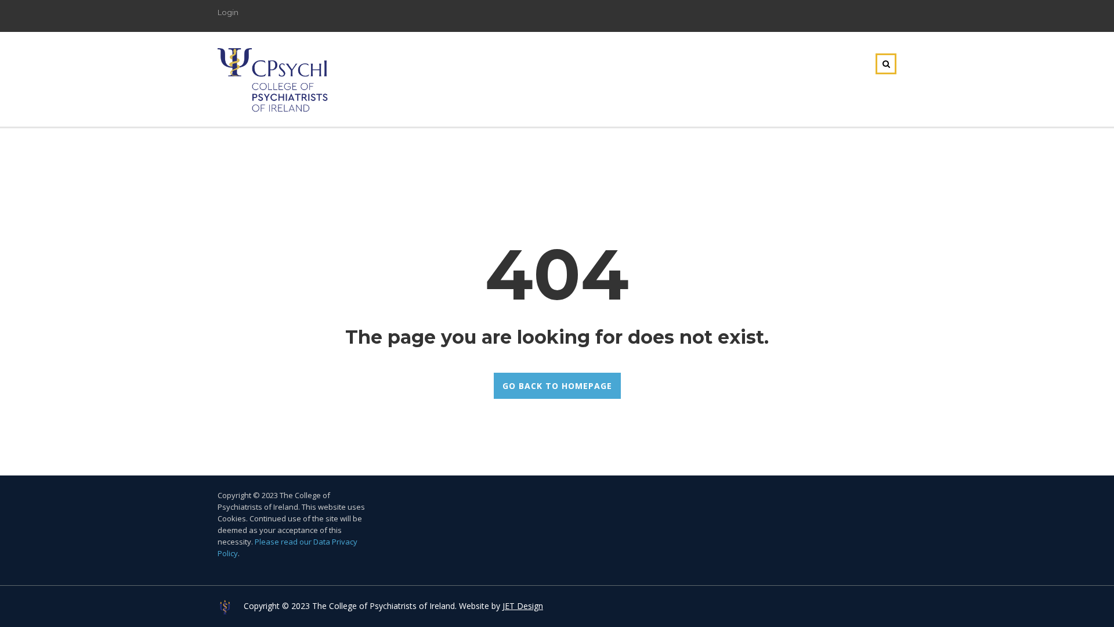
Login (228, 12)
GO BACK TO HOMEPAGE (557, 385)
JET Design (522, 605)
